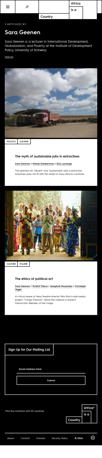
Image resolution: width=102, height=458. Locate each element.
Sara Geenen (22, 163)
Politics (11, 141)
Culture (11, 264)
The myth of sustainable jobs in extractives (47, 156)
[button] (7, 6)
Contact (25, 438)
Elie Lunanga (64, 163)
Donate (41, 438)
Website (9, 57)
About (10, 438)
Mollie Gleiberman (43, 163)
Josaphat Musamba (61, 286)
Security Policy (60, 438)
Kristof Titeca (40, 286)
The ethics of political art (34, 279)
